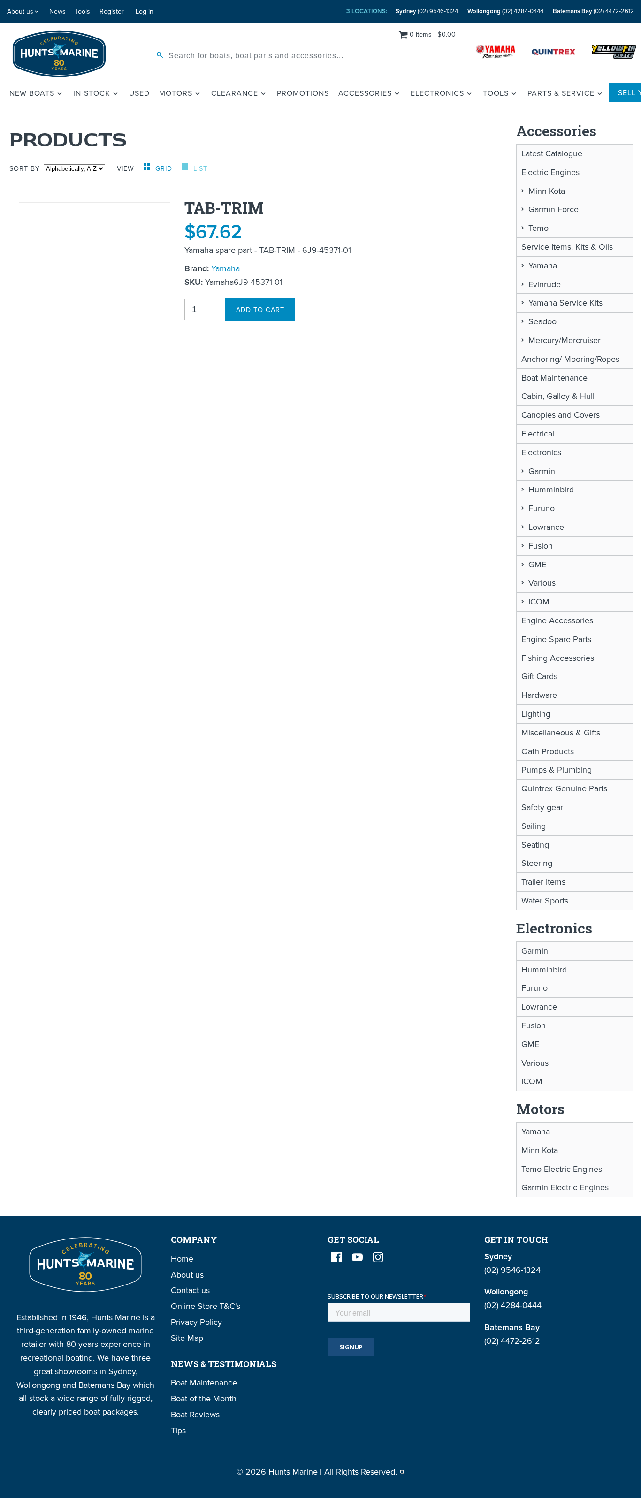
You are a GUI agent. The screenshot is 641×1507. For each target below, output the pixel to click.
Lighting (535, 713)
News (57, 11)
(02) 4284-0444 (505, 11)
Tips (178, 1430)
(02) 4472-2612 (593, 11)
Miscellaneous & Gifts (560, 732)
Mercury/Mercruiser (564, 340)
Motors (175, 93)
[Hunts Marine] (59, 53)
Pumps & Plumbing (556, 769)
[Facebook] (336, 1257)
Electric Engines (550, 172)
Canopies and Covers (560, 415)
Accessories (365, 93)
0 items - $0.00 (433, 34)
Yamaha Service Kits (565, 302)
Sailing (533, 826)
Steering (536, 863)
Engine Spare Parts (556, 639)
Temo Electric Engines (561, 1169)
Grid (165, 168)
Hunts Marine (293, 1471)
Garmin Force (553, 209)
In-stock (91, 93)
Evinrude (544, 284)
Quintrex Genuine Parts (564, 788)
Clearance (234, 93)
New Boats (31, 93)
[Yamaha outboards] (495, 54)
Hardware (539, 695)
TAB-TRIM (224, 207)
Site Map (187, 1338)
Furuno (541, 508)
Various (542, 583)
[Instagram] (378, 1257)
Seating (535, 844)
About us (20, 11)
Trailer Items (543, 881)
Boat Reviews (195, 1414)
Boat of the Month (204, 1398)
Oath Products (547, 751)
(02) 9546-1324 (427, 11)
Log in (144, 11)
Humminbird (551, 489)
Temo (538, 228)
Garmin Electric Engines (565, 1187)
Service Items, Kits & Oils (567, 246)
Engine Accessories (557, 620)
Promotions (303, 93)
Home (182, 1258)
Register (111, 11)
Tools (82, 11)
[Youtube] (357, 1257)
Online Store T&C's (205, 1306)
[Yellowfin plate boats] (614, 54)
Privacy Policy (196, 1322)
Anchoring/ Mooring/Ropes (570, 359)
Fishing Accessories (557, 658)
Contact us (190, 1290)
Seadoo (542, 321)
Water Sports (544, 900)
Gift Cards (539, 676)
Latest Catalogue (551, 153)
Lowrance (546, 527)
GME (537, 564)
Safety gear (542, 807)
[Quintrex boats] (553, 54)
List (200, 168)
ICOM (538, 601)
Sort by (24, 168)
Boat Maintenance (554, 377)
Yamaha (225, 268)
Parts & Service (561, 93)
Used (139, 93)
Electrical (537, 433)
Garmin (541, 471)
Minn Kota (546, 191)
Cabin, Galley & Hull (558, 396)
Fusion (540, 545)
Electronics (437, 93)
